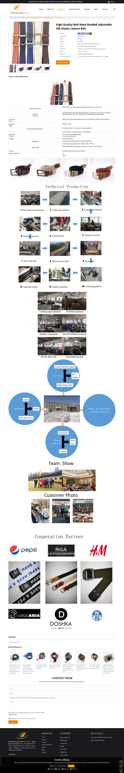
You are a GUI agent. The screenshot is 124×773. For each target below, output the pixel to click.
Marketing (73, 769)
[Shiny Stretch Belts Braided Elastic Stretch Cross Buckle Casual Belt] (82, 657)
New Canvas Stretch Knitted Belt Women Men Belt (41, 666)
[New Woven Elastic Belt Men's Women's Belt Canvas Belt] (95, 657)
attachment (14, 714)
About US (50, 9)
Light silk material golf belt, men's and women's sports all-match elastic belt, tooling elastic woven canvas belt (109, 669)
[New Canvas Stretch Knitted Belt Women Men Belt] (42, 657)
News (96, 9)
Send (13, 722)
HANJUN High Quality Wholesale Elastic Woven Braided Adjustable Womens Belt (68, 668)
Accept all (71, 766)
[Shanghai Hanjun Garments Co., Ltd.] (20, 8)
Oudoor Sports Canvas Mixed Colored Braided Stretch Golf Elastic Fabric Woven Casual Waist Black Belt (28, 669)
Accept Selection (62, 766)
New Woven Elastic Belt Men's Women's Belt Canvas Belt (95, 666)
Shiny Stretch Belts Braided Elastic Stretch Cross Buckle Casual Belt (82, 667)
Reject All (52, 766)
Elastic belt (21, 17)
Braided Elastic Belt (14, 642)
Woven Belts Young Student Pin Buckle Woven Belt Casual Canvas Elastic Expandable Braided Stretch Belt (14, 669)
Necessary (51, 769)
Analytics (59, 769)
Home (41, 9)
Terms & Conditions (31, 718)
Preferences (66, 769)
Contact (105, 9)
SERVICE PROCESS (74, 9)
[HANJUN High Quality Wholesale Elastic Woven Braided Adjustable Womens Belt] (69, 657)
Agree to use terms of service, (23, 718)
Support (87, 9)
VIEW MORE (11, 754)
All (15, 17)
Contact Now (63, 62)
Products (61, 9)
